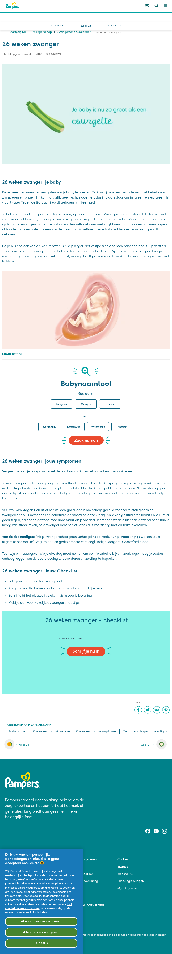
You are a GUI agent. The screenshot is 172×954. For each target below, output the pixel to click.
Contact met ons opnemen (79, 859)
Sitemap (123, 867)
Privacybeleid (13, 896)
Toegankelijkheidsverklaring (79, 881)
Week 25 (59, 26)
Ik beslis (41, 943)
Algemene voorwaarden (77, 874)
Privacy (66, 888)
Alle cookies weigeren (41, 932)
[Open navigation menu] (165, 5)
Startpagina (18, 32)
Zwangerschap (42, 32)
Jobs (64, 867)
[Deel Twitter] (147, 710)
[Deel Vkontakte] (156, 710)
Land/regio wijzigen (130, 881)
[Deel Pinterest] (166, 710)
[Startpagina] (12, 5)
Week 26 (86, 26)
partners (48, 871)
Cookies (122, 859)
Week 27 (112, 26)
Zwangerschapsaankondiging (145, 731)
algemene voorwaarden (129, 935)
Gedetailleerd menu (88, 904)
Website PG (125, 874)
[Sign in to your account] (147, 5)
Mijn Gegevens (127, 888)
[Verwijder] (156, 5)
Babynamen (18, 731)
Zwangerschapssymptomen (97, 731)
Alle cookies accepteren (41, 921)
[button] (61, 404)
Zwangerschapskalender (74, 32)
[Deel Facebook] (138, 710)
